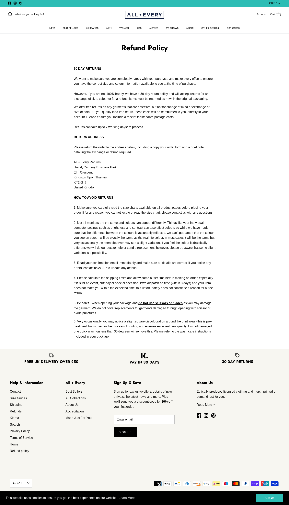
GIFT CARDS (233, 28)
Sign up (125, 432)
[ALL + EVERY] (144, 15)
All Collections (75, 398)
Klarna (14, 418)
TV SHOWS (172, 28)
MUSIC (189, 28)
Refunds (16, 411)
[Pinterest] (20, 3)
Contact (15, 391)
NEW (52, 28)
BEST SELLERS (70, 28)
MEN (108, 28)
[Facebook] (9, 3)
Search (15, 424)
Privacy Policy (20, 431)
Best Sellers (73, 391)
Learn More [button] (127, 497)
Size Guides (18, 398)
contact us (179, 212)
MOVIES (153, 28)
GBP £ (273, 3)
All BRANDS (92, 28)
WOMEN (124, 28)
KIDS (139, 28)
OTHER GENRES (210, 28)
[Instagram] (15, 3)
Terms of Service (21, 437)
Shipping (16, 404)
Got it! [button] (269, 497)
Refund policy (19, 451)
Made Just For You (78, 418)
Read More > (206, 404)
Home (14, 444)
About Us (71, 404)
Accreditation (74, 411)
